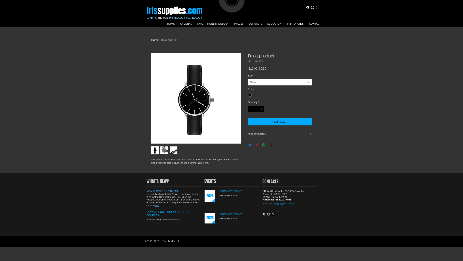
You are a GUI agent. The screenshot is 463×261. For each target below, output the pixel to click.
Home (155, 40)
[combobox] (280, 82)
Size (251, 75)
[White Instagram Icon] (312, 7)
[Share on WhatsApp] (264, 145)
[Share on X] (271, 145)
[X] (317, 7)
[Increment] (261, 109)
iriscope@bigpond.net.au (281, 203)
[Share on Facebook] (250, 145)
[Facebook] (307, 7)
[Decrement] (250, 109)
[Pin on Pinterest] (257, 145)
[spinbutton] (256, 109)
